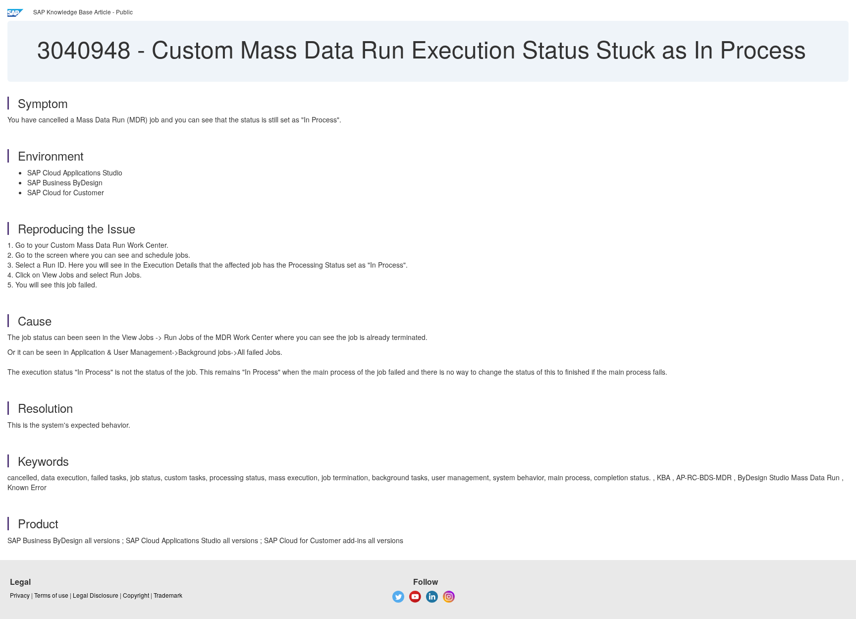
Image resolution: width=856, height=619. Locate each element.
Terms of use (51, 595)
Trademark (168, 595)
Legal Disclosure (95, 595)
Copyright (136, 595)
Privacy (20, 595)
